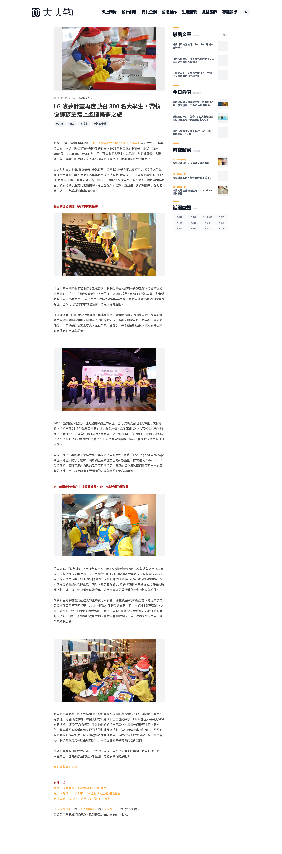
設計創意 (129, 11)
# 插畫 (207, 222)
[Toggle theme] (246, 11)
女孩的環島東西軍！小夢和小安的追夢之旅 (82, 788)
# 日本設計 (207, 216)
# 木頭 (193, 228)
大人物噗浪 (64, 809)
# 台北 (193, 216)
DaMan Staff (86, 98)
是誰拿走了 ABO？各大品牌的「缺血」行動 (82, 798)
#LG (72, 124)
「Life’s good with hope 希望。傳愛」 (114, 143)
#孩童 (84, 124)
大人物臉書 (87, 809)
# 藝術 (207, 228)
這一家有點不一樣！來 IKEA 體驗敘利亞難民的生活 (87, 793)
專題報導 (229, 11)
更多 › (225, 35)
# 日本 (221, 228)
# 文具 (179, 222)
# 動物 (179, 216)
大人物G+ (110, 809)
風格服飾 (209, 11)
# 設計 (221, 216)
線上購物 (109, 11)
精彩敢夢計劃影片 (65, 767)
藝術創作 (169, 11)
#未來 (59, 124)
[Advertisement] (109, 829)
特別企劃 (149, 11)
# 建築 (221, 222)
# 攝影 (179, 228)
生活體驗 (189, 11)
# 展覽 (193, 222)
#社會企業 (100, 124)
